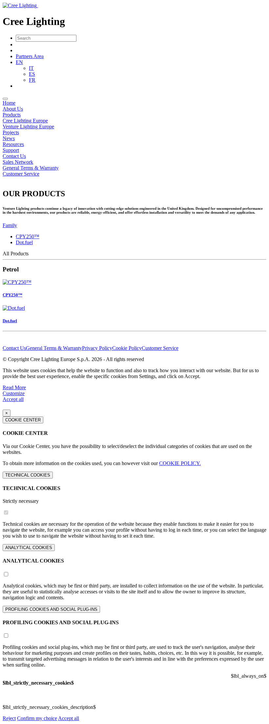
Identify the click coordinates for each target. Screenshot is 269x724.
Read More (14, 387)
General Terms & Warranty (31, 168)
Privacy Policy (97, 348)
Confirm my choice (37, 718)
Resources (13, 144)
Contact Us (14, 156)
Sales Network (18, 162)
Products (12, 114)
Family (10, 225)
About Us (13, 109)
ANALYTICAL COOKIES (28, 547)
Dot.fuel (24, 242)
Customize (14, 393)
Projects (11, 132)
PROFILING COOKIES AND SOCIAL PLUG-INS (51, 609)
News (9, 138)
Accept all (13, 399)
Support (11, 150)
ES (32, 74)
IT (31, 68)
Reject (9, 718)
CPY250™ (27, 236)
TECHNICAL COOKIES (27, 475)
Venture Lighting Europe (28, 126)
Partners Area (30, 56)
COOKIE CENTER (23, 419)
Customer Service (21, 174)
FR (32, 80)
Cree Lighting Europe (25, 120)
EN (19, 62)
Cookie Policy (127, 348)
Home (9, 103)
